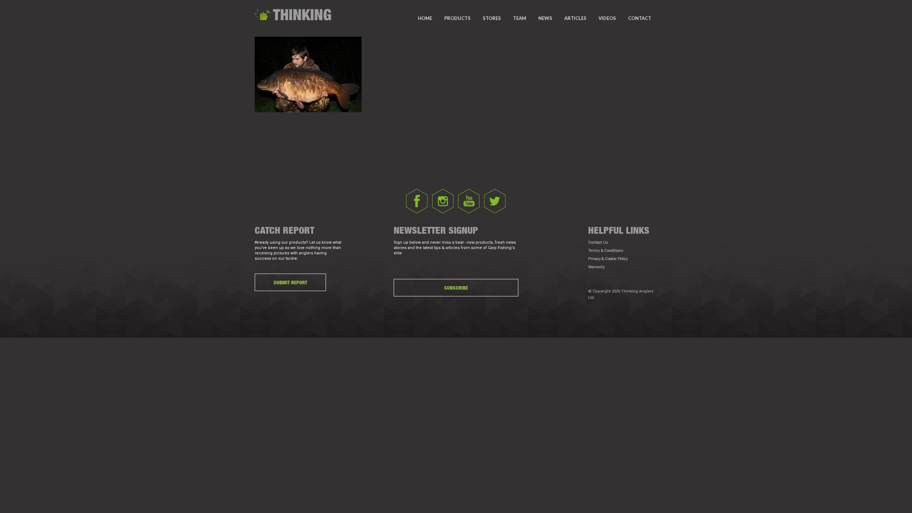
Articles (575, 18)
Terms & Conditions (605, 250)
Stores (492, 18)
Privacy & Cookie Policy (608, 258)
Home (425, 18)
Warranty (596, 267)
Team (519, 18)
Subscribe (456, 288)
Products (457, 18)
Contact (639, 18)
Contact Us (598, 242)
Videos (607, 18)
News (545, 18)
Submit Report (290, 282)
